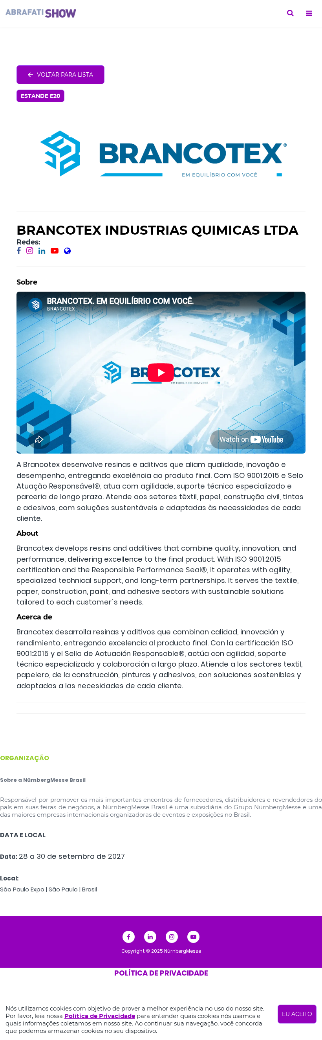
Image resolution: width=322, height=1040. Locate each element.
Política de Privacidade (99, 1016)
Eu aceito (297, 1014)
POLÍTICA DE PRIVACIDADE (161, 973)
